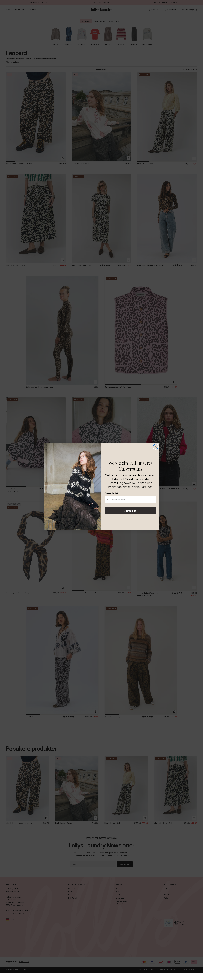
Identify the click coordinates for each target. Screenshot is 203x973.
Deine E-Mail (111, 493)
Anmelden (130, 510)
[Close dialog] (155, 446)
